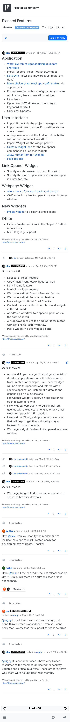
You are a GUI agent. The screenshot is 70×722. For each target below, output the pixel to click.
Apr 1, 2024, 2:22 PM (46, 266)
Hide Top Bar (15, 158)
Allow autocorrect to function (25, 154)
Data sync (13, 75)
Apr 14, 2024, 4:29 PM (47, 362)
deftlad (9, 531)
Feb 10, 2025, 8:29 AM (34, 568)
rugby (9, 568)
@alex (11, 536)
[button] (4, 717)
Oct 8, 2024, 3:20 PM (35, 531)
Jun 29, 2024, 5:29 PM (47, 481)
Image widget (15, 211)
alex (8, 53)
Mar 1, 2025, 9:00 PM (33, 615)
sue (8, 611)
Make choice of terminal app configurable (33, 83)
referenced (22, 459)
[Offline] (3, 52)
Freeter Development (28, 27)
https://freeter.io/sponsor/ (13, 242)
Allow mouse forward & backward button (32, 191)
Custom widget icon (19, 147)
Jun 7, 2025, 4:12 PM (56, 652)
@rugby (7, 620)
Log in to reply (57, 37)
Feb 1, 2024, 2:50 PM (46, 53)
